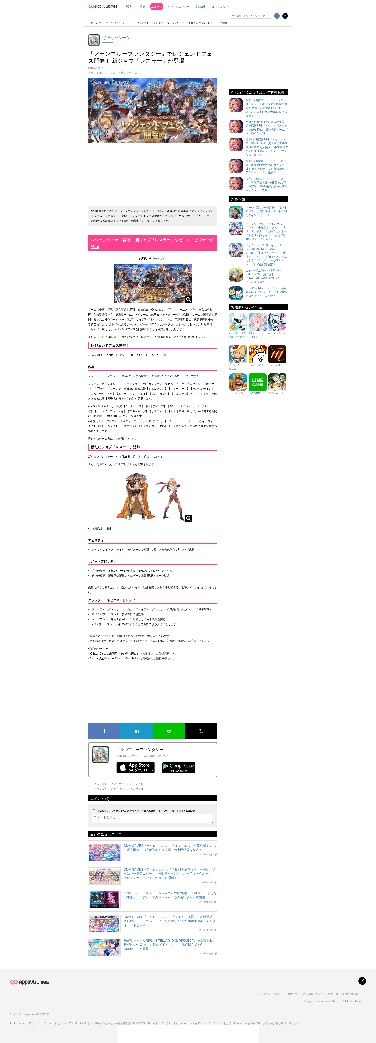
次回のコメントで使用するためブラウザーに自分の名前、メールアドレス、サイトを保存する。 (147, 811)
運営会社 (333, 994)
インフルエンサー (178, 6)
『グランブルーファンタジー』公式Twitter (117, 789)
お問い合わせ (350, 994)
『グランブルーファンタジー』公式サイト (117, 784)
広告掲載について (313, 994)
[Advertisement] (152, 173)
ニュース (156, 6)
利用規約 (293, 994)
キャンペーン (116, 37)
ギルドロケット (219, 6)
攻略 (142, 6)
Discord (200, 6)
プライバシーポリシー (271, 994)
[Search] (268, 16)
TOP (128, 6)
